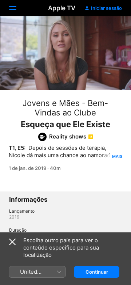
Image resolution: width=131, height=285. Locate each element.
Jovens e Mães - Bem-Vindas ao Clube (65, 107)
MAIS (117, 156)
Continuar (97, 272)
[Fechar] (12, 242)
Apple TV (61, 8)
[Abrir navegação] (17, 8)
